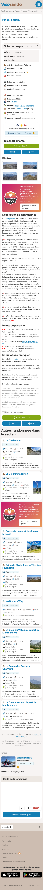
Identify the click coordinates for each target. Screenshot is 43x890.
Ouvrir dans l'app (23, 146)
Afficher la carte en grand (21, 815)
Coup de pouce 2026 (9, 853)
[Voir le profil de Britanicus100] (8, 761)
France (14, 101)
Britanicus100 (24, 757)
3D (34, 808)
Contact (5, 857)
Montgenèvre (22, 109)
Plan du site (6, 841)
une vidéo (14, 359)
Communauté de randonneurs (13, 861)
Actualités (5, 849)
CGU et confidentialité (10, 837)
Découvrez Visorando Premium (20, 133)
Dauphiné (30, 105)
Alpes (17, 105)
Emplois (5, 845)
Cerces (22, 105)
